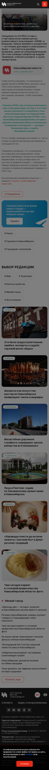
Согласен (24, 764)
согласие (29, 754)
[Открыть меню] (44, 4)
